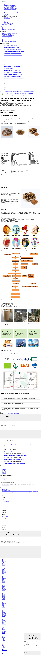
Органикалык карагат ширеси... (11, 85)
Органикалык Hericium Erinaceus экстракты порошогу (16, 455)
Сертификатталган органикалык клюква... (13, 58)
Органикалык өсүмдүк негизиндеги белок (11, 4)
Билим (5, 15)
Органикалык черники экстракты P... (12, 82)
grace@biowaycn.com (6, 508)
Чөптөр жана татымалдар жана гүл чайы (11, 12)
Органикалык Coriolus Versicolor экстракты (14, 451)
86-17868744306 (5, 516)
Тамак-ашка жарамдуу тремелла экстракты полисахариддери (18, 444)
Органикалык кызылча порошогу (12, 47)
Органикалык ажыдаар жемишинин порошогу (14, 51)
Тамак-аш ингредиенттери (6, 39)
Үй (2, 2)
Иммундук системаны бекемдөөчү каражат (20, 491)
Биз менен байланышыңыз (7, 24)
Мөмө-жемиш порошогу (6, 38)
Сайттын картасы (5, 489)
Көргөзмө (6, 22)
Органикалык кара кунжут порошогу (12, 89)
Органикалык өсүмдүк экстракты (10, 9)
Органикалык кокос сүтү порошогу (12, 66)
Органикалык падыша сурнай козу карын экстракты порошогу (18, 447)
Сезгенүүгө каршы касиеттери (7, 491)
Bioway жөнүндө (7, 20)
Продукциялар (4, 3)
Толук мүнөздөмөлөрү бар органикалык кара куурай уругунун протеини (16, 412)
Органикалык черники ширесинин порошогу (14, 78)
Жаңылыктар (4, 13)
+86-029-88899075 (5, 485)
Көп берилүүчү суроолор (8, 17)
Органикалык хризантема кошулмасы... (13, 74)
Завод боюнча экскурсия (8, 23)
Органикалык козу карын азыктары (10, 8)
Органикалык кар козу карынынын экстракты (14, 459)
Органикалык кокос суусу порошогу (12, 70)
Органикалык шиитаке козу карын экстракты (12, 413)
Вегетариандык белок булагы (33, 491)
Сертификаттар (7, 21)
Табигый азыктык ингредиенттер (10, 6)
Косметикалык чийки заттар (9, 7)
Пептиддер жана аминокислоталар (10, 5)
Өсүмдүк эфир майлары (8, 11)
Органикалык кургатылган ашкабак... (13, 55)
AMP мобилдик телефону (6, 490)
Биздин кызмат (7, 18)
